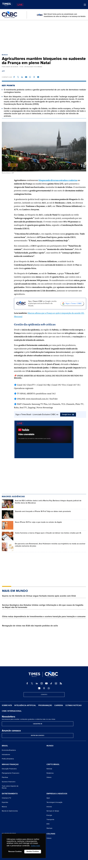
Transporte (50, 819)
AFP (3, 71)
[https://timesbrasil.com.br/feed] (61, 683)
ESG (48, 824)
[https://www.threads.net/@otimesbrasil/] (44, 688)
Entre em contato (37, 735)
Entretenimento (10, 794)
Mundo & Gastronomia (10, 811)
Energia (49, 815)
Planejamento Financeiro (10, 773)
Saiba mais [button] (35, 846)
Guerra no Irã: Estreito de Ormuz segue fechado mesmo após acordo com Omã (39, 596)
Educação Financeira (9, 769)
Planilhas (5, 777)
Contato (44, 694)
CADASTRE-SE (37, 724)
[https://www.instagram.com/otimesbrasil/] (41, 683)
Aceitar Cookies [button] (32, 851)
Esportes (5, 802)
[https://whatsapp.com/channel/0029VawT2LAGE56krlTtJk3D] (49, 688)
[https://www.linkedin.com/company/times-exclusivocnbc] (37, 683)
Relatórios (50, 773)
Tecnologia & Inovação (54, 802)
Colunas (51, 834)
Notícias (49, 769)
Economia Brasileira (9, 750)
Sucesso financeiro (8, 782)
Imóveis (49, 807)
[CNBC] (9, 15)
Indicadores (6, 754)
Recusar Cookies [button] (15, 851)
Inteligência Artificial (25, 705)
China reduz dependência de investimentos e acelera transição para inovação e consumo (43, 616)
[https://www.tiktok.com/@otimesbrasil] (51, 683)
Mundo (5, 55)
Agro (48, 798)
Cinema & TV (6, 798)
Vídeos (49, 777)
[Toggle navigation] (85, 5)
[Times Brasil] (7, 4)
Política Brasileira (8, 759)
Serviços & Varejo (53, 811)
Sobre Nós (7, 705)
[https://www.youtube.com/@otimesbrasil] (46, 683)
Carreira (58, 705)
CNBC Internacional (12, 711)
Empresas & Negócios (57, 794)
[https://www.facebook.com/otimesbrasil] (27, 683)
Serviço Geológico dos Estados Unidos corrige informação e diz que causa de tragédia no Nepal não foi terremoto (42, 606)
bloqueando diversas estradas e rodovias (58, 180)
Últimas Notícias (73, 705)
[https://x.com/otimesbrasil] (32, 683)
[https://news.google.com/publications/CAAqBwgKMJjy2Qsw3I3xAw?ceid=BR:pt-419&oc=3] (39, 688)
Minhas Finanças (10, 765)
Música (4, 807)
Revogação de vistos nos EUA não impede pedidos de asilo (30, 625)
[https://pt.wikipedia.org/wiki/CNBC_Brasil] (56, 683)
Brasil (5, 746)
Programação (45, 705)
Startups (49, 828)
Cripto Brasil (53, 765)
